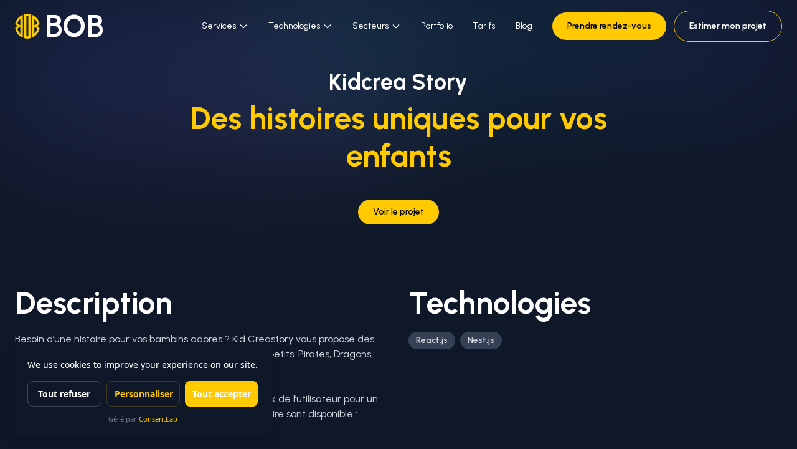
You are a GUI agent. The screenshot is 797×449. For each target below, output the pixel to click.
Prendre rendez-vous (609, 26)
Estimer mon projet (727, 26)
